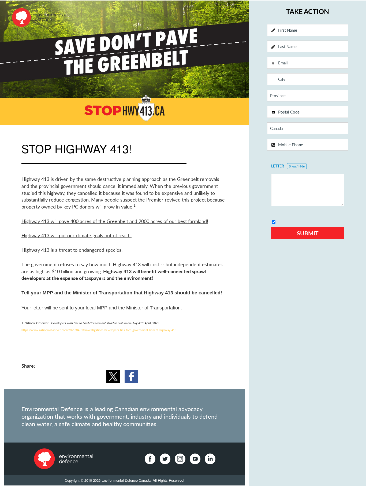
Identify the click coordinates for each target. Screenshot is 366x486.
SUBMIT (308, 233)
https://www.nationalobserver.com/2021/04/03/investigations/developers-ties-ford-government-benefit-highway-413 (98, 330)
